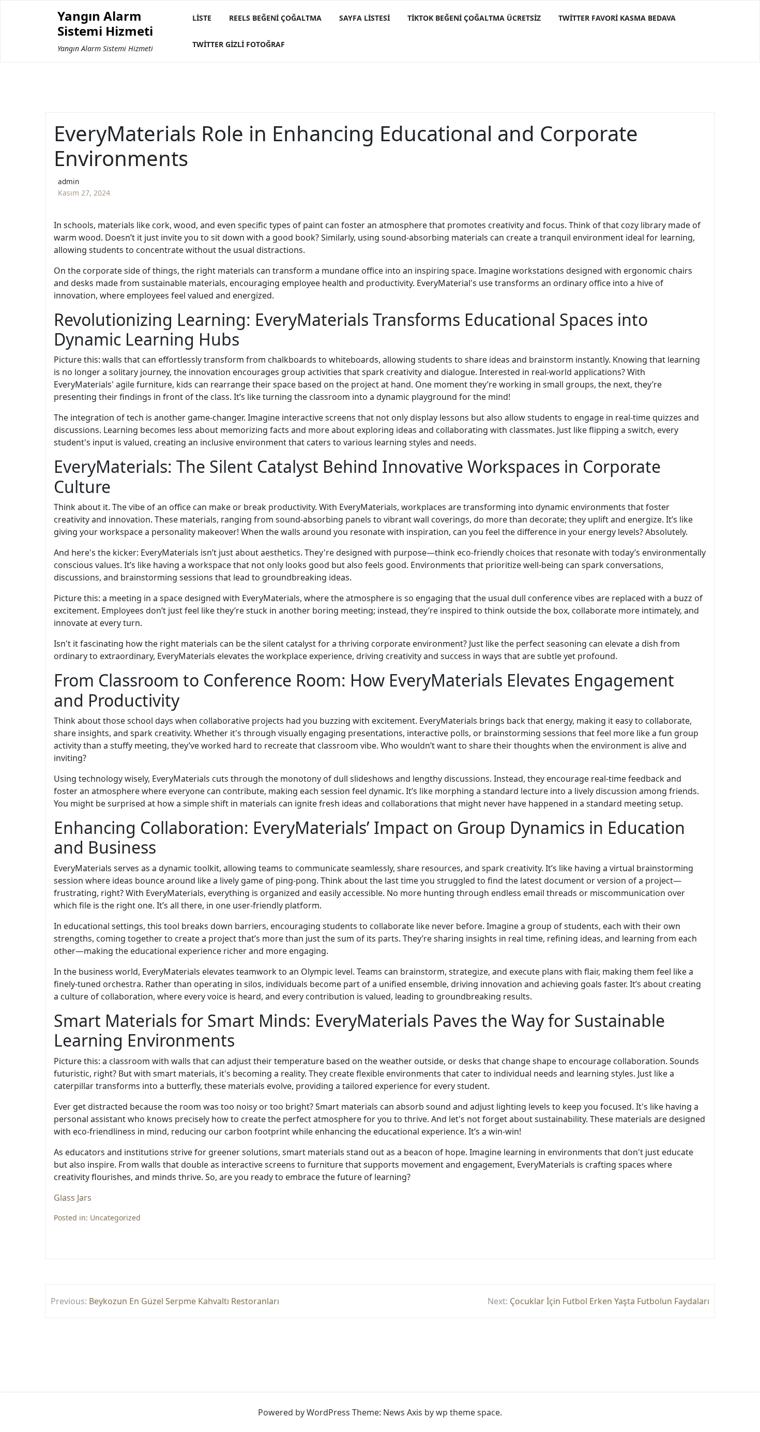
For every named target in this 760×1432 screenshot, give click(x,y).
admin (68, 181)
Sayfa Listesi (364, 18)
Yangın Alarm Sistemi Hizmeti (105, 24)
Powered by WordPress (304, 1412)
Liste (201, 18)
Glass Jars (73, 1197)
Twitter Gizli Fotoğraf (238, 44)
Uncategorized (115, 1217)
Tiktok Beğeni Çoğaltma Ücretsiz (474, 18)
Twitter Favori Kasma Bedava (617, 18)
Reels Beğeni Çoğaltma (275, 18)
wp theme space (468, 1412)
